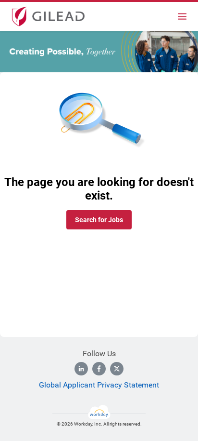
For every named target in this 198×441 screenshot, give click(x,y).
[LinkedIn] (81, 368)
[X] (117, 368)
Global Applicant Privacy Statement (99, 384)
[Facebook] (99, 368)
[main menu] (182, 16)
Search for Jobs (99, 220)
